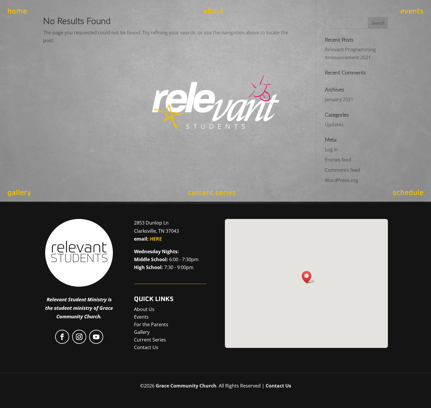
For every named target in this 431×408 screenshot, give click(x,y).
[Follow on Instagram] (79, 337)
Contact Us (278, 385)
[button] (308, 277)
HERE (156, 239)
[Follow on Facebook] (62, 337)
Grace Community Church (186, 385)
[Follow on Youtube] (96, 337)
